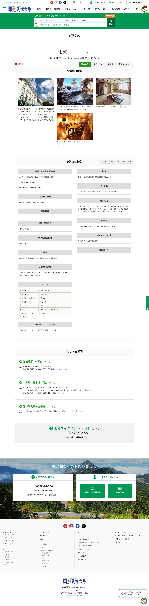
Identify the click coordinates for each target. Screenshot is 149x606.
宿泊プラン (98, 64)
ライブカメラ (82, 532)
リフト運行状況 (9, 562)
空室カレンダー (125, 64)
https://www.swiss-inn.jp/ (34, 187)
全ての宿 (111, 16)
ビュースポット (46, 541)
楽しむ (87, 9)
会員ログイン (82, 559)
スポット (127, 9)
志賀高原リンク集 (83, 549)
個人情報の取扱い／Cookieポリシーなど (127, 535)
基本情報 (84, 64)
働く (138, 9)
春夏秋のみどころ (9, 551)
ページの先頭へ (147, 304)
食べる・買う (101, 9)
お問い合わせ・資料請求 (122, 539)
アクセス (79, 2)
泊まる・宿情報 (53, 9)
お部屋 (110, 64)
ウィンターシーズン (10, 537)
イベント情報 (8, 564)
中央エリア (45, 558)
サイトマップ (82, 552)
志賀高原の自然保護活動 (85, 546)
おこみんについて (83, 539)
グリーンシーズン (9, 534)
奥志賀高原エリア (47, 553)
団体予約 (120, 492)
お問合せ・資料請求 (92, 492)
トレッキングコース (10, 554)
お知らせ (80, 535)
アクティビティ (72, 9)
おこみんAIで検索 (111, 23)
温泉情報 (116, 9)
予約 (6, 546)
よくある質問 (82, 556)
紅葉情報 (7, 559)
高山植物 (7, 557)
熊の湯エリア (45, 561)
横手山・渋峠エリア (47, 563)
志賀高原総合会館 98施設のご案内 (88, 542)
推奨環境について (120, 532)
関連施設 (44, 544)
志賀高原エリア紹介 (46, 550)
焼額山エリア (45, 555)
